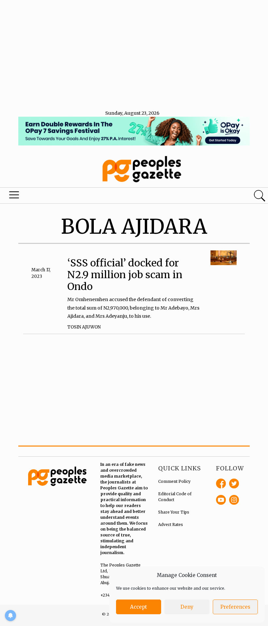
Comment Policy (174, 481)
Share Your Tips (173, 512)
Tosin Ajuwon (84, 327)
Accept (138, 607)
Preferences (235, 607)
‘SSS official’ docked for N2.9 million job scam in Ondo (124, 275)
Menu (15, 196)
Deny (186, 607)
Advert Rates (170, 524)
